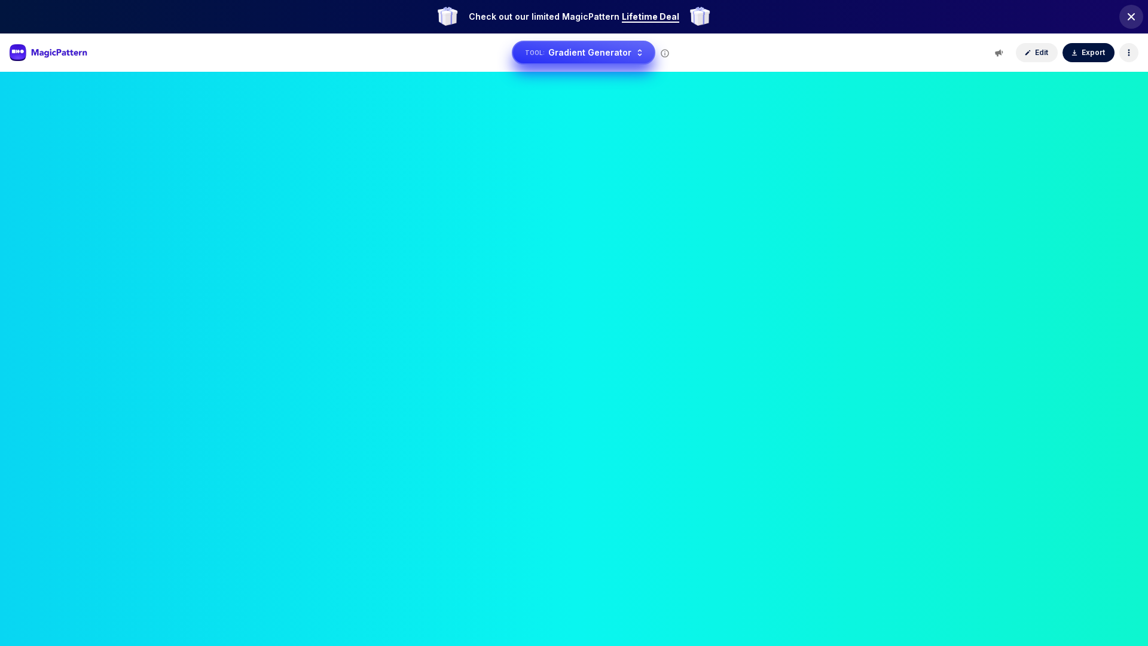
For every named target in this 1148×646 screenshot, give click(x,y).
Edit (1041, 52)
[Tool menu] (1128, 52)
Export (1093, 52)
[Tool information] (665, 53)
